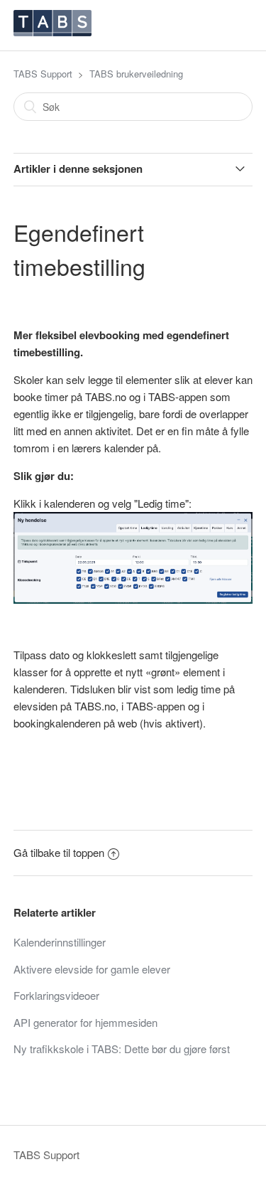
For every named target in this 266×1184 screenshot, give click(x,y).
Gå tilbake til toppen (58, 852)
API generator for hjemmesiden (85, 1022)
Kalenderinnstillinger (59, 941)
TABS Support (42, 73)
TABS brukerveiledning (136, 73)
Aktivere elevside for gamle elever (91, 968)
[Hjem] (52, 31)
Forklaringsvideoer (56, 995)
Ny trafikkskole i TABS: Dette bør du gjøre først (121, 1048)
